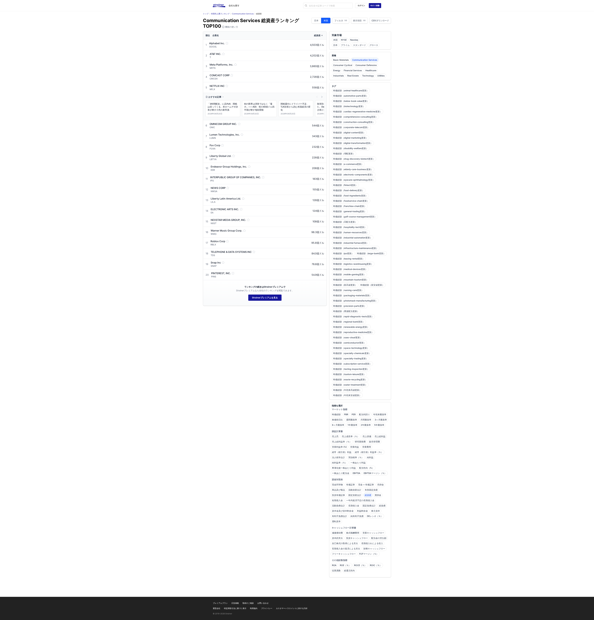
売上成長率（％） (350, 436)
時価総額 (336, 414)
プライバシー (266, 608)
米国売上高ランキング (220, 14)
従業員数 (336, 570)
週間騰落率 (351, 419)
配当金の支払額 (378, 538)
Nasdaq (354, 39)
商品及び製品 (338, 489)
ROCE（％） (360, 565)
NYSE (344, 39)
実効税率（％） (356, 457)
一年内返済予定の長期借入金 (360, 500)
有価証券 (350, 484)
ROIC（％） (376, 565)
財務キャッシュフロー (374, 548)
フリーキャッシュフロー (344, 553)
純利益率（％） (339, 462)
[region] (265, 109)
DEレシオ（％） (375, 516)
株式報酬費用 (352, 532)
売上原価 (367, 436)
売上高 (335, 436)
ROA (334, 565)
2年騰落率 (366, 425)
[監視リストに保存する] (226, 43)
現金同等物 (337, 484)
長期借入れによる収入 (372, 543)
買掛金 (378, 495)
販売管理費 (374, 441)
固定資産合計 (354, 495)
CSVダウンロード (380, 20)
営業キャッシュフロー (373, 532)
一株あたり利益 (358, 462)
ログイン (361, 5)
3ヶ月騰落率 (381, 419)
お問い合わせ (263, 603)
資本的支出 (337, 538)
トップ (206, 14)
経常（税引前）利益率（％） (369, 452)
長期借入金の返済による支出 (346, 548)
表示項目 (359, 20)
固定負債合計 (369, 505)
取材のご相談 (248, 603)
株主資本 (375, 511)
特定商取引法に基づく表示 (235, 608)
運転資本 (336, 521)
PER (354, 414)
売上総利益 (380, 436)
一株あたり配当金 (340, 473)
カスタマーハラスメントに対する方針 (292, 608)
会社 (234, 5)
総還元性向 (349, 570)
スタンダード (359, 45)
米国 (326, 20)
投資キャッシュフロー (357, 538)
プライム (345, 45)
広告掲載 (235, 603)
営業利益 (354, 447)
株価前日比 (337, 419)
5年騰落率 (379, 425)
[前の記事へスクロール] (317, 97)
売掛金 (380, 484)
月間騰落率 (365, 419)
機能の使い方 (231, 26)
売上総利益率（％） (341, 441)
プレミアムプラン (220, 603)
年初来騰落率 (379, 414)
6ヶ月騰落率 (338, 425)
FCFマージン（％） (368, 553)
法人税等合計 (338, 457)
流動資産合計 (354, 489)
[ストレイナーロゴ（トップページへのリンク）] (221, 5)
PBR (346, 414)
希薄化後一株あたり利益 (344, 468)
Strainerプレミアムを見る (265, 297)
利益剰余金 (362, 511)
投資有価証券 (338, 495)
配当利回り (364, 414)
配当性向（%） (366, 468)
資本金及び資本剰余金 (343, 511)
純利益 (370, 457)
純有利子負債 (357, 516)
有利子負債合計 (339, 516)
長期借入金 (353, 505)
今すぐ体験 (375, 5)
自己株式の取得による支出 (345, 543)
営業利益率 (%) (339, 447)
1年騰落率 (352, 425)
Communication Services (243, 14)
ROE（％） (345, 565)
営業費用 (366, 447)
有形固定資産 (371, 489)
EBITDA (356, 473)
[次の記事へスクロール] (322, 97)
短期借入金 (337, 500)
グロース (373, 45)
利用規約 (253, 608)
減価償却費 (337, 532)
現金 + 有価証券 (366, 484)
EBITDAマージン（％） (375, 473)
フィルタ (340, 20)
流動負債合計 (338, 505)
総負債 (382, 505)
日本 (316, 20)
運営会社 (216, 608)
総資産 (368, 495)
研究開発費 (360, 441)
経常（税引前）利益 (341, 452)
